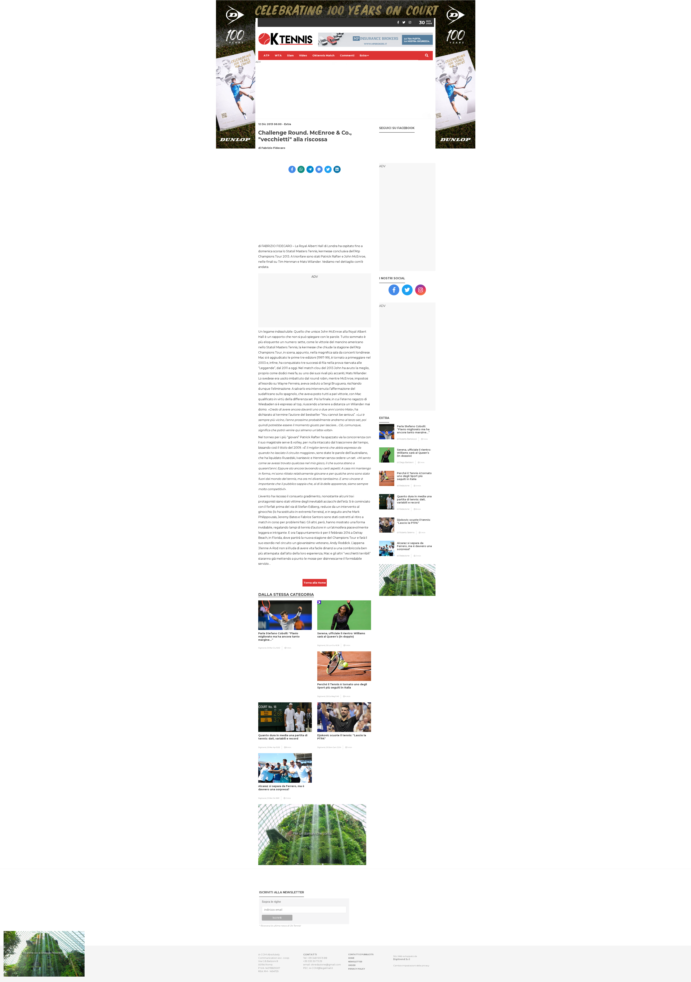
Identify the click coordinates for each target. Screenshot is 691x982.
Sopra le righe (271, 901)
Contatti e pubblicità (361, 954)
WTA (278, 55)
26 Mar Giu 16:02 (273, 648)
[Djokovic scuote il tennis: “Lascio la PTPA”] (414, 527)
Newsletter (355, 962)
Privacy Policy (356, 969)
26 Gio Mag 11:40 (332, 696)
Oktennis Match (323, 55)
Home (351, 958)
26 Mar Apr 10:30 (273, 747)
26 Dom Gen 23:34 (333, 747)
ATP (266, 55)
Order (352, 965)
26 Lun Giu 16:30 (332, 645)
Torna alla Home (315, 582)
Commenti (347, 55)
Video (303, 55)
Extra (363, 55)
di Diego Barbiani (405, 462)
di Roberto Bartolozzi (407, 439)
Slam (290, 55)
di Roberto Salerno (405, 532)
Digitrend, (262, 648)
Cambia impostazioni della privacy (411, 965)
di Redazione (403, 485)
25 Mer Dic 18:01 (273, 798)
